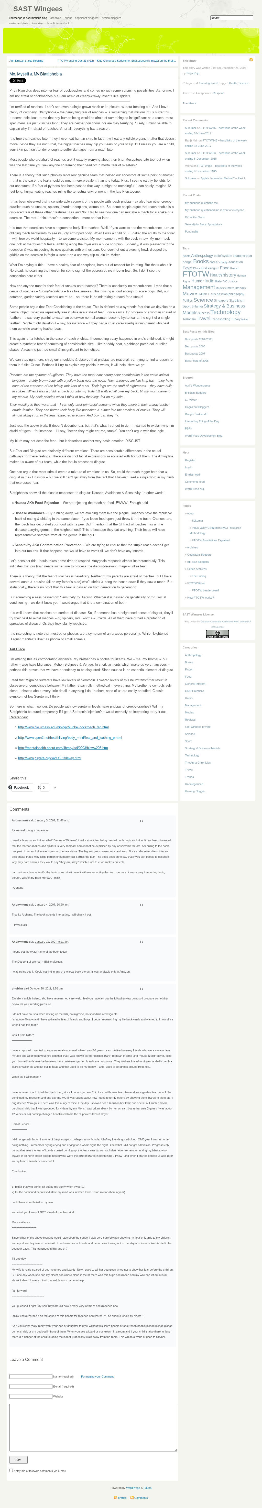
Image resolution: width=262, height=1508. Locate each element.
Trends (189, 776)
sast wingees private (198, 726)
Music (203, 294)
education (235, 262)
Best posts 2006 (195, 346)
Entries (122, 1497)
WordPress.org (194, 488)
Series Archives (18, 23)
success (204, 313)
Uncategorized (208, 83)
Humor (197, 281)
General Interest (195, 683)
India (209, 280)
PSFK (188, 428)
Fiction (189, 669)
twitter (245, 319)
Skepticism (236, 300)
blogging (239, 255)
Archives (55, 17)
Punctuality (192, 231)
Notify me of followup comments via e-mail (40, 1470)
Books (201, 261)
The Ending (199, 576)
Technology (225, 312)
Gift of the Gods (195, 217)
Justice (233, 281)
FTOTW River (37, 23)
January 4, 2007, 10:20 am (51, 904)
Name (57, 1376)
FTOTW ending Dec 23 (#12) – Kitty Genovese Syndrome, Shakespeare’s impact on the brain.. (117, 60)
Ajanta (186, 255)
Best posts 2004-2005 (198, 339)
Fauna (147, 1487)
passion (222, 294)
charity (223, 262)
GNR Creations (194, 690)
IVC (225, 281)
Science (243, 83)
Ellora (196, 268)
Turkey (236, 319)
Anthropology (202, 256)
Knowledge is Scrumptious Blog (28, 17)
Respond (218, 93)
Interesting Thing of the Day (202, 421)
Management (199, 287)
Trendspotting (220, 319)
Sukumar (190, 127)
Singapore (221, 300)
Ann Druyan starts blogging (26, 60)
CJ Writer (191, 399)
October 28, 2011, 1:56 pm (46, 988)
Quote (141, 820)
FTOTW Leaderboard (205, 590)
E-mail (57, 1386)
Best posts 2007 (195, 353)
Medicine (221, 288)
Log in (188, 467)
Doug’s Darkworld (196, 414)
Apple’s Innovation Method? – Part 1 (223, 178)
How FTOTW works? (58, 23)
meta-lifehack (236, 288)
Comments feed (195, 481)
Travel (203, 318)
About (68, 17)
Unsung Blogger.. (195, 791)
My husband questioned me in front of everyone (214, 210)
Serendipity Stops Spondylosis (204, 224)
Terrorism (189, 319)
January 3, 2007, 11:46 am (51, 820)
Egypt (187, 268)
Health (233, 83)
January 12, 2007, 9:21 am (51, 941)
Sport (187, 306)
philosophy (236, 294)
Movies (191, 293)
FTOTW (196, 274)
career (214, 262)
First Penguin (210, 268)
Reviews (190, 719)
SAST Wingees (38, 9)
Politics (188, 300)
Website (58, 1396)
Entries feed (192, 474)
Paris (212, 294)
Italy (218, 281)
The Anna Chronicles (198, 762)
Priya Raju (193, 73)
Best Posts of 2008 (197, 360)
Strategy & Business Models (202, 748)
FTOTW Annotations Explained (211, 540)
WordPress (133, 1487)
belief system (223, 255)
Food (225, 268)
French (234, 268)
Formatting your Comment (97, 1376)
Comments (141, 1497)
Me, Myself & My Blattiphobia (35, 74)
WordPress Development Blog (203, 435)
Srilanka (197, 306)
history (229, 275)
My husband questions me (201, 202)
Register (190, 460)
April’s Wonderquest (197, 385)
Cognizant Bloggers (87, 17)
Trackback (189, 103)
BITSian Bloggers (111, 17)
